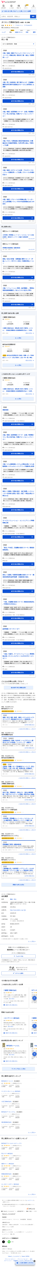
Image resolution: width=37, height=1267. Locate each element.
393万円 (17, 1159)
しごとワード (5, 1234)
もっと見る (31, 941)
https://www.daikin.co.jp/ (17, 910)
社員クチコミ (19, 31)
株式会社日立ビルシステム (10, 835)
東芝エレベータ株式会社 (9, 809)
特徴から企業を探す (14, 1224)
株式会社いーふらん (12, 1045)
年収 (28, 31)
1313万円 (17, 1127)
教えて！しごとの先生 (7, 1232)
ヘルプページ (30, 1200)
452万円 (17, 1148)
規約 (31, 1259)
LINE (12, 1241)
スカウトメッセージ (7, 1219)
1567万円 (17, 1086)
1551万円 (17, 1096)
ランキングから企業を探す (26, 1224)
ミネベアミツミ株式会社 (11, 1018)
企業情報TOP (20, 1211)
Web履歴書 (23, 1219)
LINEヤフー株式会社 (7, 1249)
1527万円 (17, 1107)
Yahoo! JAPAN (25, 1256)
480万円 (17, 1169)
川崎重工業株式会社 (7, 783)
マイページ (33, 7)
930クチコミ (20, 25)
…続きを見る (11, 998)
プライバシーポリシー (10, 1259)
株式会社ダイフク (7, 708)
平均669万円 (29, 25)
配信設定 (29, 1219)
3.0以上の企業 (15, 27)
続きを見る (29, 333)
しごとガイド (29, 1232)
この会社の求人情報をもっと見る (26, 729)
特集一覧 (19, 7)
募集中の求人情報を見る (11, 1005)
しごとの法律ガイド (19, 1232)
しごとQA (11, 7)
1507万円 (17, 1117)
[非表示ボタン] (34, 1261)
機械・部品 (13, 899)
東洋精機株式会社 (7, 734)
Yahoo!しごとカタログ (8, 1211)
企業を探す (3, 7)
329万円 (17, 1179)
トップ (3, 32)
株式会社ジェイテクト (8, 859)
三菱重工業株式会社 (10, 990)
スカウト (26, 7)
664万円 (17, 1189)
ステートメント (8, 1260)
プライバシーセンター (22, 1259)
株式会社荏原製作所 (7, 757)
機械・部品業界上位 (5, 27)
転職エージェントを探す (8, 1226)
